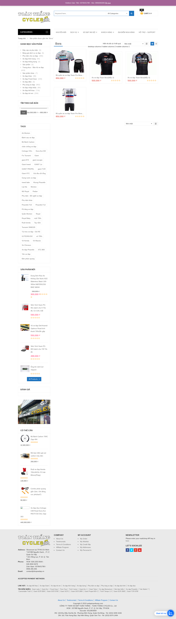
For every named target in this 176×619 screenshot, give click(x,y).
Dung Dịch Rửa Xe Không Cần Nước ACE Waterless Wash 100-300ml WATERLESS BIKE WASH (39, 281)
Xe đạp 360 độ (89, 32)
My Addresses (85, 547)
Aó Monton (26, 133)
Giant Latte (36, 589)
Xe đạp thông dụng (30, 62)
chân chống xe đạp (29, 146)
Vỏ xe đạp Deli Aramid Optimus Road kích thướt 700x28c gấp (39, 328)
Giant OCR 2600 (119, 591)
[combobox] (117, 13)
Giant (37, 155)
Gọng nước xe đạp (29, 178)
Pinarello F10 (27, 205)
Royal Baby (26, 218)
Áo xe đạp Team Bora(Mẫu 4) (139, 78)
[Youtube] (140, 550)
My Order (83, 539)
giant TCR (41, 169)
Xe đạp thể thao (29, 90)
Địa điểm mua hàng (126, 32)
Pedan (35, 191)
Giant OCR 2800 (76, 591)
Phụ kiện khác (27, 200)
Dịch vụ (73, 32)
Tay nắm (37, 223)
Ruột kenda (26, 223)
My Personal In (85, 550)
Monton (34, 187)
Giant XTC (26, 173)
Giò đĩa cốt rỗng (39, 173)
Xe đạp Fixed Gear (30, 79)
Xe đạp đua (131, 586)
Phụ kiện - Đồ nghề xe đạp (32, 196)
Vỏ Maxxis (37, 241)
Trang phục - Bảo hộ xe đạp (33, 67)
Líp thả (24, 187)
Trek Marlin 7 (143, 589)
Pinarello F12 (41, 205)
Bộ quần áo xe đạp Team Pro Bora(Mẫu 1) (72, 75)
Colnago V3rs (27, 151)
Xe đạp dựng (81, 586)
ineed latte (26, 182)
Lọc (23, 112)
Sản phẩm (26, 64)
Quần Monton (27, 214)
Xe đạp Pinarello (28, 250)
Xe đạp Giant (44, 586)
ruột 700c (37, 218)
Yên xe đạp (26, 254)
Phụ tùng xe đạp (29, 85)
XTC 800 (41, 250)
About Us (59, 539)
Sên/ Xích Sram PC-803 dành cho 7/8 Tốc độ (39, 349)
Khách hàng (106, 32)
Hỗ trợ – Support (147, 32)
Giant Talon (93, 589)
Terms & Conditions (63, 544)
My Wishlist (84, 541)
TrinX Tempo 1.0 (106, 591)
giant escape (37, 160)
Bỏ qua (108, 3)
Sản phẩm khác (28, 73)
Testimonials (60, 541)
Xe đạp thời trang (29, 59)
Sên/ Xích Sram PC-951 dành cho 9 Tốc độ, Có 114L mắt (38, 308)
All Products (33, 379)
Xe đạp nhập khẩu (29, 87)
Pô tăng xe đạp (27, 209)
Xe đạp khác (27, 76)
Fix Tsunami (26, 155)
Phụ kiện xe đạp (93, 586)
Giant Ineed (26, 164)
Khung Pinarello (39, 182)
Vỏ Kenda (25, 241)
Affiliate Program (62, 547)
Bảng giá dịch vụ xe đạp (32, 53)
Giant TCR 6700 (132, 591)
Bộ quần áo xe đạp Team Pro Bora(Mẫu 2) (72, 113)
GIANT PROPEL (28, 169)
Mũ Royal (25, 191)
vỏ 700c (39, 236)
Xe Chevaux (26, 245)
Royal (38, 214)
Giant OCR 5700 (52, 591)
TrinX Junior (73, 589)
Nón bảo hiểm (119, 589)
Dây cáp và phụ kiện (30, 50)
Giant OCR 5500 (39, 591)
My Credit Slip (85, 544)
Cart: (146, 13)
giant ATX (25, 160)
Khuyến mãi (61, 32)
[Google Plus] (136, 550)
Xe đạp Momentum (105, 589)
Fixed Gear (54, 589)
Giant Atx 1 (83, 589)
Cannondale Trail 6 (25, 591)
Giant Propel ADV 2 (91, 591)
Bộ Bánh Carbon (28, 142)
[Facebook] (127, 550)
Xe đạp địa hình (120, 586)
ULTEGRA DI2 (27, 236)
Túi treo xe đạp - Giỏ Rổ (31, 232)
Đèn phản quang (28, 259)
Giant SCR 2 (64, 591)
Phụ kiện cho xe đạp (30, 56)
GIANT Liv (38, 164)
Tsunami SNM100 (28, 227)
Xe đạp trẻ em (28, 93)
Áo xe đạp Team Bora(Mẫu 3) (103, 78)
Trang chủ (22, 38)
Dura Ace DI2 (41, 151)
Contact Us (60, 550)
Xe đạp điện (27, 82)
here (127, 541)
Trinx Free (63, 589)
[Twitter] (132, 550)
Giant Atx (45, 589)
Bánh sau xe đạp (28, 138)
